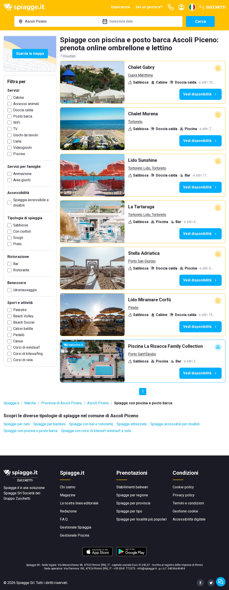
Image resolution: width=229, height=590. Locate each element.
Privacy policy (184, 495)
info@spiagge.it (147, 568)
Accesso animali (26, 104)
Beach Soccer (24, 322)
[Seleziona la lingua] (192, 7)
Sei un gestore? (149, 7)
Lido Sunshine (142, 160)
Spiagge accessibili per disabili (174, 424)
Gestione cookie (185, 511)
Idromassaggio (25, 290)
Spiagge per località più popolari (141, 519)
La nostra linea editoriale (79, 503)
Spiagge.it (11, 403)
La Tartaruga (141, 206)
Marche (30, 403)
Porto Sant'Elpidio (142, 354)
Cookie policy (183, 487)
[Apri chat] (220, 581)
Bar (15, 264)
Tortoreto (135, 122)
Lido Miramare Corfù (149, 299)
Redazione (68, 511)
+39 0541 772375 (124, 568)
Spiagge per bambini (49, 424)
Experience (120, 7)
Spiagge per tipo (129, 511)
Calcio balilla (23, 329)
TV (15, 129)
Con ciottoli (22, 231)
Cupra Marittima (140, 75)
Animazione (22, 174)
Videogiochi (22, 147)
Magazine (67, 495)
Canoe (18, 341)
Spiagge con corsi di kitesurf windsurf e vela (96, 431)
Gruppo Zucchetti (17, 498)
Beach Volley (23, 316)
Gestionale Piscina (74, 535)
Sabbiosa (20, 225)
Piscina (19, 154)
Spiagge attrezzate (132, 424)
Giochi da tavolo (25, 135)
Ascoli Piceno (98, 403)
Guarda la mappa (30, 53)
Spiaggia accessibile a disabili (31, 202)
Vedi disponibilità (197, 94)
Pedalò (18, 335)
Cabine (18, 97)
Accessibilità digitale (189, 519)
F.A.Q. (64, 519)
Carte (17, 141)
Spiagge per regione (132, 495)
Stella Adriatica (144, 253)
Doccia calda (23, 110)
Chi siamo (67, 487)
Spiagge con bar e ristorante (91, 424)
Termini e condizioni (188, 503)
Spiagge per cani (17, 424)
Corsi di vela (23, 360)
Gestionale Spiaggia (75, 527)
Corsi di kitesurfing (28, 354)
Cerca (200, 21)
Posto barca (22, 116)
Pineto (133, 308)
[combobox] (56, 21)
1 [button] (143, 391)
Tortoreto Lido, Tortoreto (147, 168)
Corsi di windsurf (26, 347)
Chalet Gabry (141, 67)
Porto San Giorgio (142, 261)
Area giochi (22, 180)
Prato (17, 244)
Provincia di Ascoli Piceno (61, 403)
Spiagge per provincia (133, 503)
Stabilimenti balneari (132, 487)
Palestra (19, 310)
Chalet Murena (143, 113)
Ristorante (21, 270)
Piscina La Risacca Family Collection (165, 346)
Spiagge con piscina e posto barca (30, 431)
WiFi (16, 122)
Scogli (18, 238)
